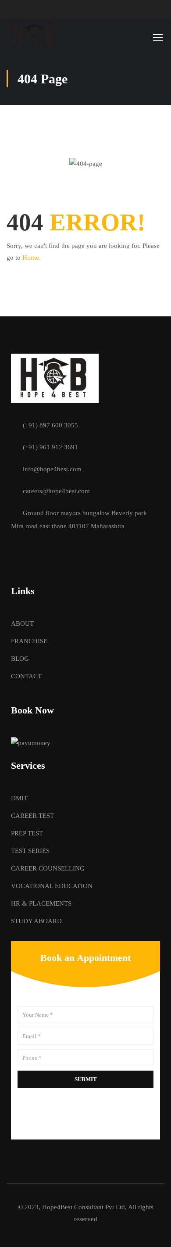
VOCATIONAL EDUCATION (52, 885)
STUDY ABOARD (36, 920)
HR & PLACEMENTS (41, 903)
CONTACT (26, 676)
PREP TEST (27, 833)
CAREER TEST (32, 815)
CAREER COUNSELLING (48, 868)
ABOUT (22, 623)
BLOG (20, 658)
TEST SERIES (30, 850)
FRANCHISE (29, 641)
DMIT (19, 798)
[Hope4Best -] (35, 37)
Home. (31, 257)
